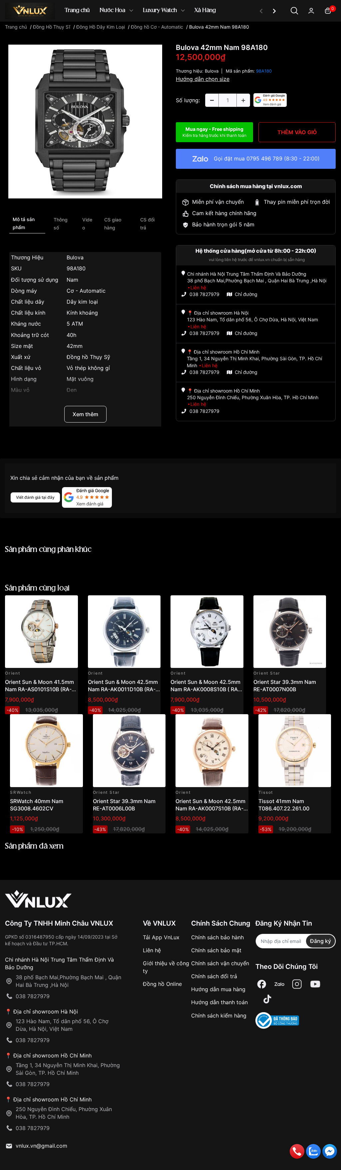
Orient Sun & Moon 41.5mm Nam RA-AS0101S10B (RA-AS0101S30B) (39, 689)
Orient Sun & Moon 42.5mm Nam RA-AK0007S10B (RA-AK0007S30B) (210, 808)
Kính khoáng (82, 312)
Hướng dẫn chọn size (202, 79)
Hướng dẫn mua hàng (218, 989)
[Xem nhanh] (69, 604)
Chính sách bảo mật (216, 950)
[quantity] (211, 100)
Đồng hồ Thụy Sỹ (88, 357)
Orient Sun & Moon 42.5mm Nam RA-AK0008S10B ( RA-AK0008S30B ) (205, 689)
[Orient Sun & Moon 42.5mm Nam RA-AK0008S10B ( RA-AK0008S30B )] (206, 631)
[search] (267, 33)
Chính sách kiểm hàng (218, 1015)
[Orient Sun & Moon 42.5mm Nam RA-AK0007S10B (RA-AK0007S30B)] (211, 750)
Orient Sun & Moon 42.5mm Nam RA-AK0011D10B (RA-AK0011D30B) (123, 689)
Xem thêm (85, 414)
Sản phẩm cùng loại (37, 588)
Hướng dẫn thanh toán (219, 1002)
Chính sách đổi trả (214, 976)
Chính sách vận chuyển (220, 963)
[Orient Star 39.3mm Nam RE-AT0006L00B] (129, 750)
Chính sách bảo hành (217, 937)
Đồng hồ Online (162, 984)
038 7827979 (204, 294)
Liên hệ (152, 950)
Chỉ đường (246, 294)
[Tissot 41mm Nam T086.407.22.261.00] (294, 750)
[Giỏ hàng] (328, 10)
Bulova (75, 257)
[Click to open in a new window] (85, 121)
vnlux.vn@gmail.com (41, 1145)
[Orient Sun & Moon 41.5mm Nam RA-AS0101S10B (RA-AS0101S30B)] (41, 631)
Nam (72, 279)
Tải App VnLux (161, 937)
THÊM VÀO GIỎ (297, 132)
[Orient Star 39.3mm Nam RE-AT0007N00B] (289, 631)
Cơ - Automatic (86, 290)
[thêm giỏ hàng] (54, 604)
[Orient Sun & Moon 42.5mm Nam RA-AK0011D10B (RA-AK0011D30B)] (124, 631)
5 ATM (75, 323)
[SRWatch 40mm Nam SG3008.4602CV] (46, 750)
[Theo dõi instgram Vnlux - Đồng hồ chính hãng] (297, 984)
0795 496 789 (264, 158)
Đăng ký (320, 941)
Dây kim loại (82, 301)
